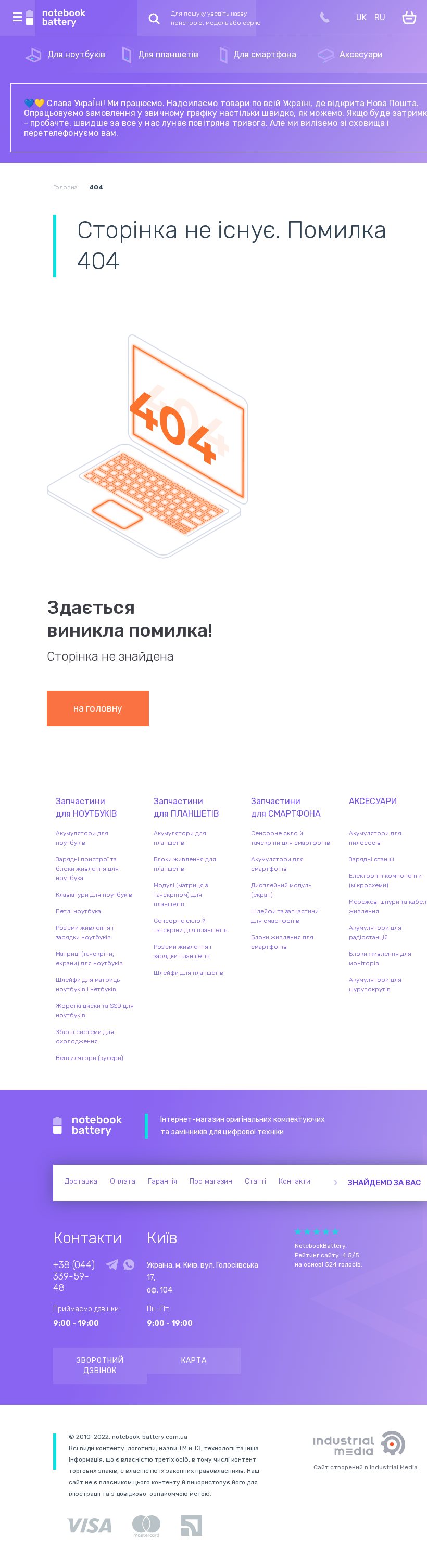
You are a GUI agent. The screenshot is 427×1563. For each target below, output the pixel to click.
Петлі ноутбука (78, 911)
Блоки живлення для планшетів (185, 864)
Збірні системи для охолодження (85, 1036)
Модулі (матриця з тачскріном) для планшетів (181, 895)
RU (379, 17)
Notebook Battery (87, 1126)
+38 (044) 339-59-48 (74, 1276)
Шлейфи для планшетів (188, 972)
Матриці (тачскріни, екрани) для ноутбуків (89, 958)
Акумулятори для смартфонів (277, 864)
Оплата (122, 1181)
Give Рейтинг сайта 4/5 (326, 1231)
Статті (255, 1181)
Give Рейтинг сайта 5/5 (335, 1231)
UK (361, 17)
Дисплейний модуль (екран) (281, 890)
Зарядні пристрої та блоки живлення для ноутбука (87, 869)
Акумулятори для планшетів (180, 838)
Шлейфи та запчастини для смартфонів (285, 916)
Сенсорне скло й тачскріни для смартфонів (290, 838)
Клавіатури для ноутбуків (94, 894)
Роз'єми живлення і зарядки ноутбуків (85, 932)
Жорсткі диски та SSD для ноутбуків (95, 1010)
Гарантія (162, 1181)
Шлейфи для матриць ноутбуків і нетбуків (88, 984)
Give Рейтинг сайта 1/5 (298, 1231)
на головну (97, 708)
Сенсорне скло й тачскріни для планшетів (191, 925)
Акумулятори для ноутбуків (82, 838)
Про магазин (211, 1181)
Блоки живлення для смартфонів (282, 942)
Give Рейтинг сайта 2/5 (307, 1231)
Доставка (81, 1181)
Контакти (294, 1181)
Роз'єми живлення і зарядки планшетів (182, 951)
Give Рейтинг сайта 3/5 (316, 1231)
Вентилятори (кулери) (89, 1058)
